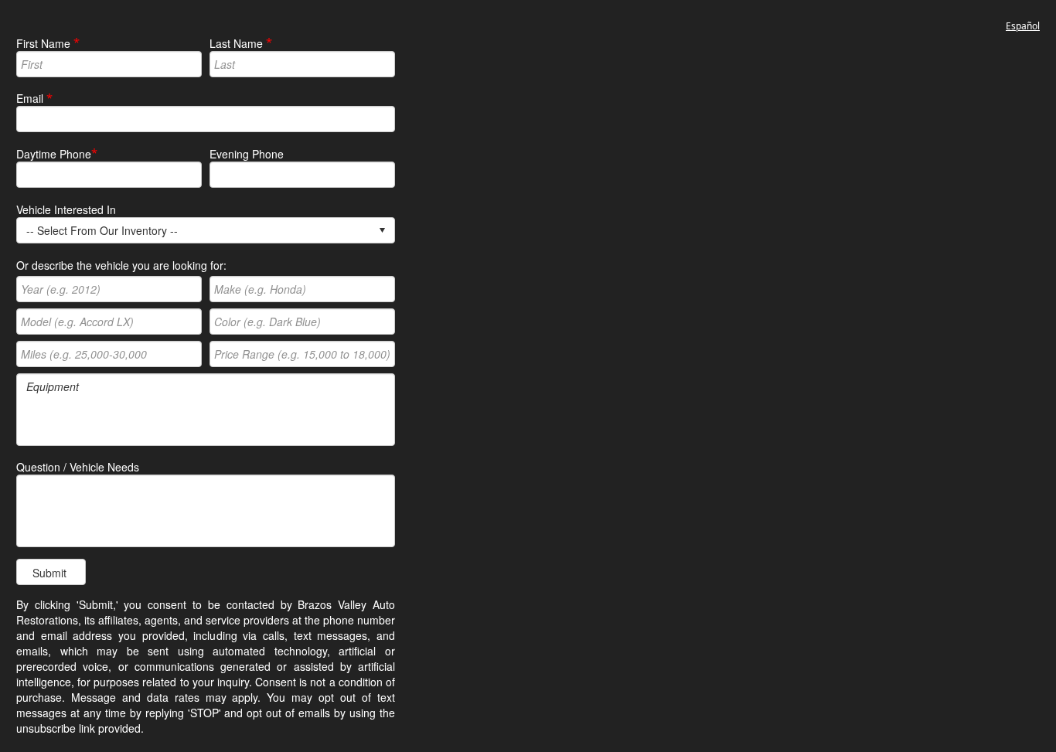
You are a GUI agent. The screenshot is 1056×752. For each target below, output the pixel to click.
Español (1023, 25)
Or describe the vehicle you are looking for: (121, 265)
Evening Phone (246, 154)
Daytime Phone (53, 154)
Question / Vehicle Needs (77, 467)
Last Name (236, 43)
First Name (43, 43)
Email (29, 98)
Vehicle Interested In (66, 209)
